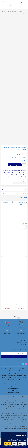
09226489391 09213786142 (14, 388)
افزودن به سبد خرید (14, 164)
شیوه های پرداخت (22, 339)
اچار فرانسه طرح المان (15, 174)
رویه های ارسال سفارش (21, 342)
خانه (26, 11)
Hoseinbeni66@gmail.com (14, 392)
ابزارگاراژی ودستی (22, 11)
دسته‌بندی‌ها (22, 2)
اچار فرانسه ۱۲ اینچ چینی (15, 172)
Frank (14, 176)
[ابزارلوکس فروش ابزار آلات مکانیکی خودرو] (2, 2)
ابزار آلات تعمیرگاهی (20, 170)
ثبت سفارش (23, 344)
